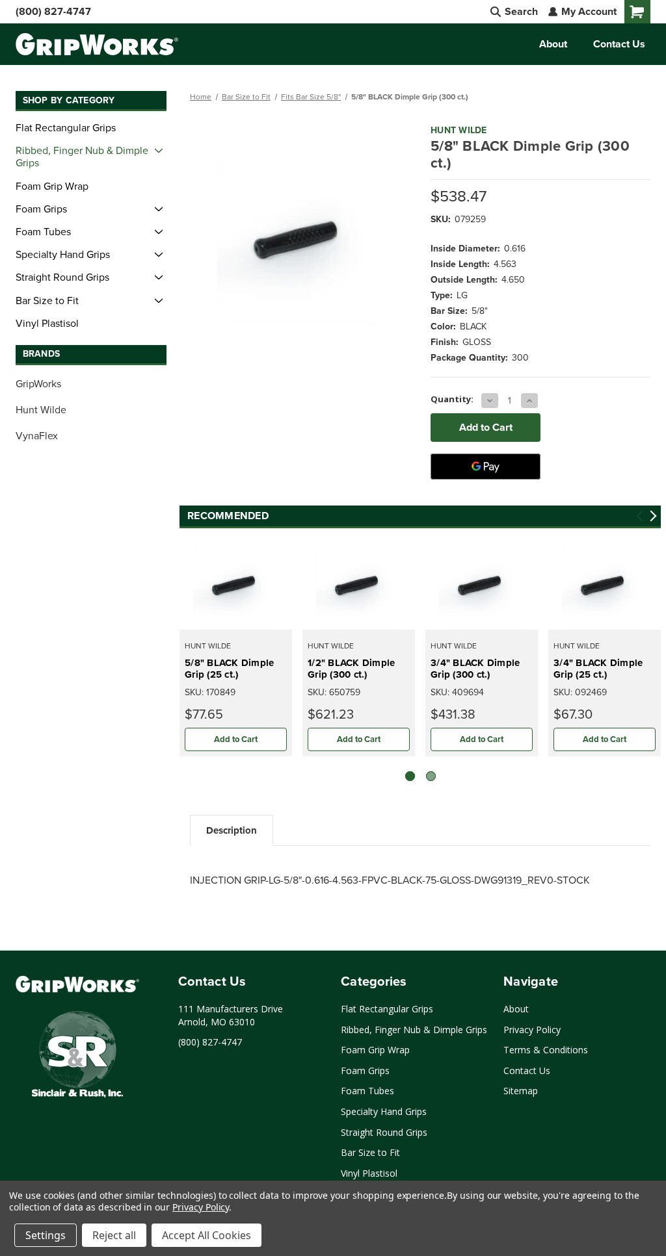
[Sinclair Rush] (77, 1056)
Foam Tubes (43, 231)
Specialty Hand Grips (63, 254)
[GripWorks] (77, 984)
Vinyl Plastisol (47, 323)
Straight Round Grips (62, 277)
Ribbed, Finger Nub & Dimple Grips (82, 156)
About (553, 43)
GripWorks (38, 383)
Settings (45, 1235)
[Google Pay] (485, 467)
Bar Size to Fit (47, 300)
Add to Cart (236, 739)
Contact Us (619, 43)
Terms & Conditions (545, 1050)
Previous (640, 516)
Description (231, 830)
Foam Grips (41, 208)
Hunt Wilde (41, 409)
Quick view (236, 586)
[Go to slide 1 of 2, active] (410, 776)
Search (520, 11)
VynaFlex (37, 435)
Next (653, 516)
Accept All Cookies (206, 1235)
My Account (588, 11)
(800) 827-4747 (53, 11)
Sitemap (520, 1090)
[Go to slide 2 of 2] (431, 776)
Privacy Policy (532, 1029)
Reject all (114, 1235)
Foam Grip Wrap (52, 186)
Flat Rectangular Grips (66, 127)
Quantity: (452, 399)
